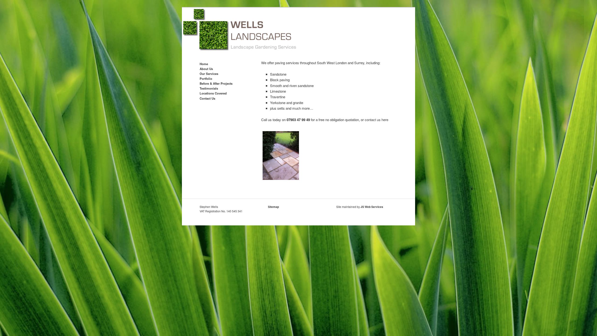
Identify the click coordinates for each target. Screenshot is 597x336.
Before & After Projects (216, 83)
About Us (206, 68)
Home (204, 64)
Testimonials (209, 88)
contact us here (376, 119)
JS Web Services (372, 207)
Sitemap (273, 207)
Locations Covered (213, 93)
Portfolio (206, 78)
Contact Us (207, 98)
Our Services (209, 73)
